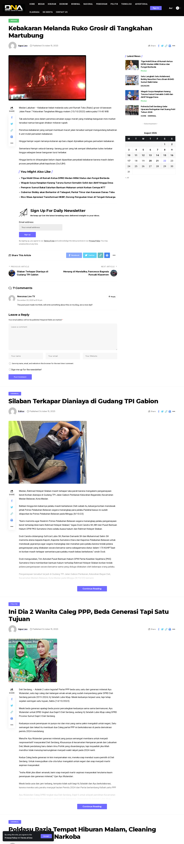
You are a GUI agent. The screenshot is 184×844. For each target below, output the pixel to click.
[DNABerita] (14, 8)
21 (157, 160)
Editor (21, 411)
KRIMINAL (152, 116)
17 (129, 160)
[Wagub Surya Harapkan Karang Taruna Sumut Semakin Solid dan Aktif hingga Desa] (132, 95)
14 (157, 155)
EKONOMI (145, 86)
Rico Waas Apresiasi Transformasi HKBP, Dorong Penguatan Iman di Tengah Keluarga (68, 197)
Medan (14, 21)
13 (150, 155)
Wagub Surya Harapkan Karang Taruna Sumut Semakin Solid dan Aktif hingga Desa (67, 183)
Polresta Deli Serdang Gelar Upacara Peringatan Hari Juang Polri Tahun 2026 (158, 109)
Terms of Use (26, 838)
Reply (113, 297)
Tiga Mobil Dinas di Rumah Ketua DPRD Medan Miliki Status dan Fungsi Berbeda (65, 178)
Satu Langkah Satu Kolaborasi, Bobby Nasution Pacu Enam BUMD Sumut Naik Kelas (157, 79)
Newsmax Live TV (26, 296)
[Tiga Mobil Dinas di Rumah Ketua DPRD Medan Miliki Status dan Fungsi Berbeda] (132, 65)
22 (164, 160)
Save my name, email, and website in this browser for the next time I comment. (43, 363)
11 (136, 155)
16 (172, 155)
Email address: (26, 222)
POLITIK (14, 604)
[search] (165, 8)
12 (143, 155)
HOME (143, 116)
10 (129, 155)
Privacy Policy (11, 838)
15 (164, 155)
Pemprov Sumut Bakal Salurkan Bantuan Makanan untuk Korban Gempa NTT (63, 187)
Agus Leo (22, 45)
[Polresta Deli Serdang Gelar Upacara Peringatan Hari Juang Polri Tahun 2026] (132, 110)
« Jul (127, 177)
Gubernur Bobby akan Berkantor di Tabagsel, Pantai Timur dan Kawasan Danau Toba (67, 192)
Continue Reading (92, 588)
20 (150, 160)
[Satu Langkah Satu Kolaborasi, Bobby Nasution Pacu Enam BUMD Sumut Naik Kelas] (132, 80)
